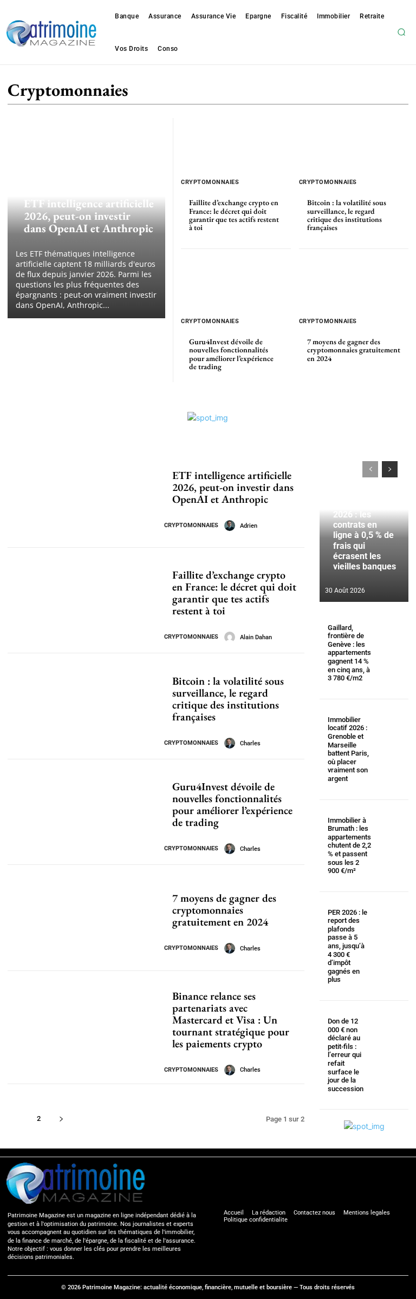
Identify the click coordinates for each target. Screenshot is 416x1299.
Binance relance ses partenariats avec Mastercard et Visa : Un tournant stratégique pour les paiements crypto (230, 1020)
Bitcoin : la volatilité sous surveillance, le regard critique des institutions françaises (346, 215)
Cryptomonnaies (48, 175)
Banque (328, 91)
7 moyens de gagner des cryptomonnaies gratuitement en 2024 (353, 350)
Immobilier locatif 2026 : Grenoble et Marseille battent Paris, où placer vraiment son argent (348, 749)
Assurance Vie (281, 91)
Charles (250, 743)
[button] (401, 32)
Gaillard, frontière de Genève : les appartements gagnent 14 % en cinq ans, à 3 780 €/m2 (349, 653)
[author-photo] (231, 525)
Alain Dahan (256, 637)
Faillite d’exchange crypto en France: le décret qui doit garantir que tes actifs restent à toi (234, 215)
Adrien (248, 525)
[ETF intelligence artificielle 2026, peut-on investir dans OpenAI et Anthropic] (82, 494)
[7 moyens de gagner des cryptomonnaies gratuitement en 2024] (354, 284)
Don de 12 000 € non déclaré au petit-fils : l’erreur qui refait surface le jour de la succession (345, 1055)
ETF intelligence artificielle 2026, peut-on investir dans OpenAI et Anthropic (89, 215)
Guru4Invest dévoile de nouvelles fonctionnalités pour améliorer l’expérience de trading (231, 354)
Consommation (376, 91)
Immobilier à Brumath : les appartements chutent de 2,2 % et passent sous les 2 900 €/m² (349, 845)
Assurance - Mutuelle (210, 91)
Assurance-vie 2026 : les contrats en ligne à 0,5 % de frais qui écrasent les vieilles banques (364, 535)
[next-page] (61, 1118)
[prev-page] (370, 469)
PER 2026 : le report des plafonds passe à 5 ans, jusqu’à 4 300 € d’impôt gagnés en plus (347, 946)
